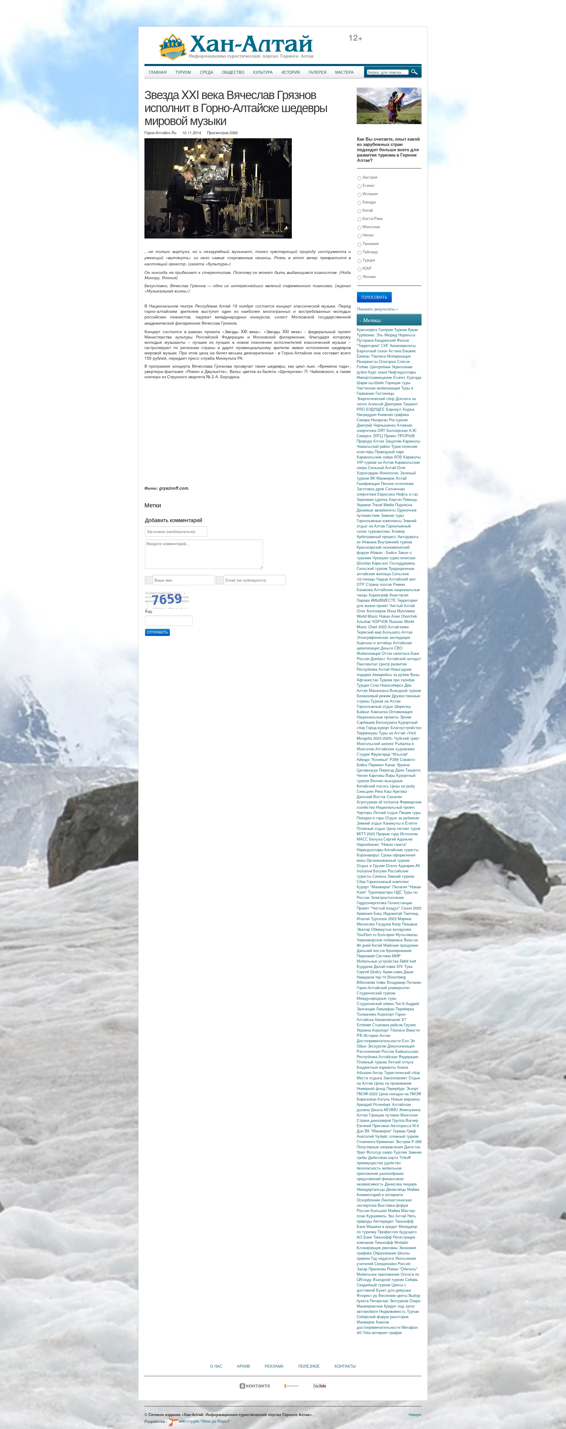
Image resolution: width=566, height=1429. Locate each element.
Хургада (414, 377)
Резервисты (368, 361)
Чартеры (365, 812)
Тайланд (369, 251)
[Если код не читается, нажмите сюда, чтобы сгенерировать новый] (167, 599)
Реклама (274, 1366)
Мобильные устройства (378, 961)
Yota (367, 1332)
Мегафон (410, 1327)
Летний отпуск (401, 1062)
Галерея (317, 72)
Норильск (406, 335)
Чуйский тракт (406, 738)
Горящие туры (397, 382)
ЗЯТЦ (378, 435)
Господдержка (402, 563)
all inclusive (389, 802)
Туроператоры (381, 892)
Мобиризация (399, 356)
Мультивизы (406, 934)
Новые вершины (405, 1099)
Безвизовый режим (374, 695)
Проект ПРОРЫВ (399, 435)
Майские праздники (400, 945)
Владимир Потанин (404, 982)
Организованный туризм (387, 860)
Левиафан (386, 1009)
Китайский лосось (373, 786)
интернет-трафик (387, 1332)
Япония (368, 276)
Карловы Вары (382, 775)
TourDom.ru (367, 934)
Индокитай (393, 913)
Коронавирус (369, 855)
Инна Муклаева (401, 611)
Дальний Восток (372, 796)
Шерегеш (402, 706)
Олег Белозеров (372, 611)
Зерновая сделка (373, 499)
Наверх (415, 1414)
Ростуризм (398, 419)
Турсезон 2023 (384, 918)
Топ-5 (400, 1003)
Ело (406, 1040)
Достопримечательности (379, 1040)
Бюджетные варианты (377, 1067)
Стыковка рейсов (388, 1024)
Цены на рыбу (402, 786)
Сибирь (411, 1279)
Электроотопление (387, 897)
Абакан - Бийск (384, 552)
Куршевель (377, 1215)
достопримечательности (379, 1327)
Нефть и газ (407, 494)
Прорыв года (388, 833)
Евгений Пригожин (374, 1125)
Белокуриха (387, 722)
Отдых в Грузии (371, 865)
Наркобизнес (369, 844)
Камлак (382, 1322)
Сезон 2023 (411, 908)
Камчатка (380, 711)
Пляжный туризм (372, 1062)
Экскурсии (377, 1046)
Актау (378, 1072)
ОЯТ (381, 430)
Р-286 (417, 1141)
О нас (216, 1366)
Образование (385, 1253)
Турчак (413, 1311)
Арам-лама (393, 971)
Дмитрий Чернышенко (377, 425)
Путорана (366, 340)
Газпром (386, 329)
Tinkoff (405, 1157)
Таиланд (410, 913)
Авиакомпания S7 (390, 1019)
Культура (263, 72)
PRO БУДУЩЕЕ (371, 409)
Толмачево (367, 1014)
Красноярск (368, 329)
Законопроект (396, 1078)
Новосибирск (392, 685)
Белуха (376, 839)
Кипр (397, 924)
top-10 (381, 977)
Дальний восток (371, 950)
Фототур (374, 1152)
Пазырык (409, 924)
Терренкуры (368, 733)
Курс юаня (378, 372)
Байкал (364, 711)
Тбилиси (379, 356)
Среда (206, 72)
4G (360, 1332)
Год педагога (383, 1258)
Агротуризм (368, 802)
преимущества (370, 1162)
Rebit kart (408, 961)
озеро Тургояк (395, 1152)
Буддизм (365, 966)
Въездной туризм (389, 1279)
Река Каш (384, 791)
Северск (365, 435)
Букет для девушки (393, 1290)
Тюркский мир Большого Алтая (384, 632)
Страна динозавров (374, 1120)
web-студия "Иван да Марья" (204, 1421)
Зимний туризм (400, 876)
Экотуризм (399, 1300)
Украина (364, 1030)
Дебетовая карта (383, 1157)
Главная (158, 72)
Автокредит (384, 1221)
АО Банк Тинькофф (375, 1237)
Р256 (395, 759)
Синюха (379, 876)
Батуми (380, 871)
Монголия (370, 226)
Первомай (366, 955)
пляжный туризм (404, 1136)
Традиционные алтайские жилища (385, 570)
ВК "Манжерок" (379, 1131)
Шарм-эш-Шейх (371, 382)
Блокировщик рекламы (378, 1247)
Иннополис (389, 473)
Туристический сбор (402, 1072)
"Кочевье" (380, 759)
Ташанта (412, 770)
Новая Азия (390, 616)
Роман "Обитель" (402, 1269)
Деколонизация (400, 1046)
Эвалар (364, 929)
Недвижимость (393, 1311)
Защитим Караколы (402, 441)
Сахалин (394, 796)
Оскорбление (369, 1200)
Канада (368, 202)
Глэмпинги (366, 1141)
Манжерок (366, 1322)
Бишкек (409, 350)
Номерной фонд (371, 1088)
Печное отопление (397, 483)
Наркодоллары (370, 849)
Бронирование (399, 950)
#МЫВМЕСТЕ (384, 600)
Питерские (379, 1300)
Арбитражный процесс (377, 536)
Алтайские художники (394, 749)
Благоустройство (406, 727)
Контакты (345, 1366)
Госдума (384, 924)
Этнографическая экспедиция (383, 637)
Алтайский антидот (404, 658)
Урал (361, 1152)
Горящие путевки (384, 1115)
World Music (368, 616)
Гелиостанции (400, 902)
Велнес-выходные (386, 780)
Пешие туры (410, 812)
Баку (378, 913)
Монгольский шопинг (376, 743)
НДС (398, 892)
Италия (364, 918)
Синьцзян (366, 791)
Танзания (370, 243)
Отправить (157, 632)
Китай (367, 210)
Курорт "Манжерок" (374, 886)
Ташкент (410, 404)
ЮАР (366, 268)
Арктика (400, 791)
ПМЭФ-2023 (368, 1093)
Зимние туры (392, 515)
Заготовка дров (371, 488)
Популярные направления (380, 1147)
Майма (413, 1189)
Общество (233, 72)
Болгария (387, 934)
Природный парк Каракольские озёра (380, 454)
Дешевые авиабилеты (377, 510)
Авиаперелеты (403, 345)
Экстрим (403, 1141)
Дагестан (412, 1147)
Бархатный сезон (373, 350)
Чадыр (382, 579)
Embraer (364, 1024)
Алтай (401, 478)
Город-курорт (378, 727)
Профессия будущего (397, 1231)
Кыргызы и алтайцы (375, 642)
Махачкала (379, 690)
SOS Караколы (407, 457)
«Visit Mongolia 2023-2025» (386, 735)
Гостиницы (385, 393)
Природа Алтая (371, 441)
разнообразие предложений (380, 1175)
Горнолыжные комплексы (380, 520)
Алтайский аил (402, 579)
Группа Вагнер (405, 1120)
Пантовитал (368, 664)
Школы (403, 1253)
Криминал (385, 1141)
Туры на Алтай (392, 733)
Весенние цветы (394, 1295)
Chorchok (409, 616)
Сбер (362, 881)
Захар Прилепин (372, 1269)
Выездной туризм (405, 690)
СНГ (385, 345)
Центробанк (381, 366)
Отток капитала (396, 653)
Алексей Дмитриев (385, 404)
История (291, 72)
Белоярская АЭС (401, 430)
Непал (367, 235)
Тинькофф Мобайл (391, 1242)
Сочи (375, 685)
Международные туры (376, 998)
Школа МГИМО (385, 1109)
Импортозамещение (375, 377)
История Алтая (376, 1035)
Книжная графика (393, 414)
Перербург (396, 1088)
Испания (369, 193)
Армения (365, 913)
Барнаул (394, 409)
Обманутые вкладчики (391, 929)
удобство (392, 1162)
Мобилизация (369, 653)
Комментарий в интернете (380, 1194)
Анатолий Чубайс (373, 1136)
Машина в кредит (382, 1226)
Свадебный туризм (374, 1284)
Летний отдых (386, 812)
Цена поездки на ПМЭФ (400, 1093)
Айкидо (364, 759)
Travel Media (383, 504)
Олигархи (388, 361)
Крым (413, 329)
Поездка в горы (371, 817)
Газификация (369, 483)
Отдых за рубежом (402, 817)
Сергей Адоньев (398, 839)
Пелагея (400, 886)
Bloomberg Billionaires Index (381, 979)
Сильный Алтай (382, 467)
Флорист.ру (368, 1295)
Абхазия (365, 1072)
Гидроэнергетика (372, 902)
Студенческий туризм (376, 993)
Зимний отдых (370, 823)
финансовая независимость (380, 1181)
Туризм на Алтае (386, 701)
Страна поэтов (379, 584)
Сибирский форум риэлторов (383, 1316)
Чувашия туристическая (393, 557)
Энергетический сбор (376, 398)
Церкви (364, 1258)
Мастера (344, 72)
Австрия (369, 177)
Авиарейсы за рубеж (391, 674)
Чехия (363, 775)
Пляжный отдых (371, 828)
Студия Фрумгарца (374, 754)
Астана (395, 350)
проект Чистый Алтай (395, 605)
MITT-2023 (366, 833)
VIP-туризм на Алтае (376, 462)
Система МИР (388, 955)
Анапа (402, 1067)
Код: (149, 611)
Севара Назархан (373, 419)
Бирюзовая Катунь (374, 1099)
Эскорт (412, 1088)
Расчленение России (376, 1051)
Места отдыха (370, 1078)
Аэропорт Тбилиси (389, 1030)
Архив (243, 1366)
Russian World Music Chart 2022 (385, 624)
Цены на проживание (393, 1083)
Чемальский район (374, 446)
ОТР (361, 584)
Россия (404, 1263)
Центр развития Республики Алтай (382, 666)
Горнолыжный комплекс (388, 881)
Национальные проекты (378, 717)
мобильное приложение (379, 1170)
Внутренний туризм (395, 542)
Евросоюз (386, 494)
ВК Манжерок (383, 478)
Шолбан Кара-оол (373, 563)
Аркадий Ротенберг (374, 1104)
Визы (414, 674)
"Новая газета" (394, 844)
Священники (386, 1263)
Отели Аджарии (400, 865)
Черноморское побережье (380, 940)
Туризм (183, 72)
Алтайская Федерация (398, 1056)
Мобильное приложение (379, 1274)
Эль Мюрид (387, 335)
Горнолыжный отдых (375, 706)
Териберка (405, 1009)
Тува (408, 966)
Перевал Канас (382, 764)
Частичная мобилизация (379, 388)
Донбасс (379, 658)
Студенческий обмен (376, 1003)
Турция (368, 260)
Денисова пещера (401, 1184)
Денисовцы (396, 1189)
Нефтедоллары (402, 372)
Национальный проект (395, 807)
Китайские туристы (401, 849)
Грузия (410, 1024)
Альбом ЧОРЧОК (373, 621)
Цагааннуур (368, 770)
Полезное (309, 1366)
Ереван (364, 356)
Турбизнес (366, 335)
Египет (368, 185)
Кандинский (386, 340)
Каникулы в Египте (400, 823)
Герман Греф (404, 1131)
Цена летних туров (403, 828)
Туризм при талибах (397, 680)
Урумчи (403, 764)
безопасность (369, 1168)
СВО (398, 648)
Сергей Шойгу (370, 971)
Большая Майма (386, 1210)
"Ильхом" (399, 754)
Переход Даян (392, 770)
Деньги (387, 648)
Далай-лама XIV (389, 966)
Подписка (403, 504)
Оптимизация (400, 711)
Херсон (396, 499)
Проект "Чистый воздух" (379, 908)
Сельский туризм (373, 568)
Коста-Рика (372, 218)
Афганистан (368, 680)
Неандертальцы (371, 1189)
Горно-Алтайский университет (383, 987)
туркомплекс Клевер (386, 531)
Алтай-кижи (398, 626)
